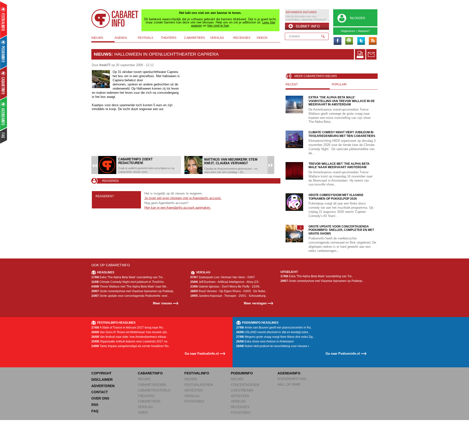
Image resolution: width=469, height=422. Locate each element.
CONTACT (99, 392)
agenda (121, 38)
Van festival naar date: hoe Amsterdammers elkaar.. (129, 336)
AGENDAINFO (288, 373)
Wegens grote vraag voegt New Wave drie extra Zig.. (275, 336)
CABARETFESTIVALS (154, 390)
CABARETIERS (149, 401)
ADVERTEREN (103, 386)
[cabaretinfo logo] (115, 18)
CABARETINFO (150, 373)
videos (261, 38)
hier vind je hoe (218, 25)
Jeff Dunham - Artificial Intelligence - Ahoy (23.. (225, 281)
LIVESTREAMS (242, 390)
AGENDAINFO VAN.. (292, 379)
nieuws (97, 38)
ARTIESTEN (193, 390)
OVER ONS (100, 398)
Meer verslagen (255, 303)
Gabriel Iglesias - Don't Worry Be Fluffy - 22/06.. (225, 286)
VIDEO (143, 412)
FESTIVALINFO (196, 373)
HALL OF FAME (288, 384)
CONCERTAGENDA (245, 385)
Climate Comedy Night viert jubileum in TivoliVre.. (128, 281)
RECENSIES (240, 407)
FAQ (94, 411)
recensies (241, 38)
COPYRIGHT (101, 373)
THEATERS (146, 396)
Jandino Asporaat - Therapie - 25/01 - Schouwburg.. (228, 295)
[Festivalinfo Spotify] (349, 41)
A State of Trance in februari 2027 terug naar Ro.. (127, 327)
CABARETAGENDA (152, 385)
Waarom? (364, 31)
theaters (168, 38)
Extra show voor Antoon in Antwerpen (265, 341)
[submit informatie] (307, 26)
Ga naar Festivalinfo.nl (202, 353)
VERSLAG (145, 407)
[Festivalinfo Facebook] (337, 41)
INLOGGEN (357, 18)
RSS (94, 405)
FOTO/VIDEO (194, 401)
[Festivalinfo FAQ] (4, 135)
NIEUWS (144, 379)
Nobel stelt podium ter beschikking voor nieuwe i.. (273, 346)
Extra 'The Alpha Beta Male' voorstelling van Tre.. (127, 277)
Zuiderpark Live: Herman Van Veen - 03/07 (222, 277)
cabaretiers (194, 38)
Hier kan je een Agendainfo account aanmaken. (177, 207)
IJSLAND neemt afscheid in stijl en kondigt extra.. (272, 332)
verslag (217, 38)
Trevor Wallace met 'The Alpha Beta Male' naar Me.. (129, 286)
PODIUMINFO (242, 373)
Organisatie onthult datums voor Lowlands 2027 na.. (130, 341)
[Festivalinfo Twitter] (361, 41)
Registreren (348, 31)
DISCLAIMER (102, 379)
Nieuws (102, 54)
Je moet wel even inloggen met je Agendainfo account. (183, 198)
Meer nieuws (162, 303)
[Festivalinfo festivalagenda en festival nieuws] (3, 20)
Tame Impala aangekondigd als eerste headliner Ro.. (130, 346)
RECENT (292, 84)
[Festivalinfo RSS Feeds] (372, 41)
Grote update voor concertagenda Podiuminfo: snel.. (130, 295)
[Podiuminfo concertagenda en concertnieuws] (4, 52)
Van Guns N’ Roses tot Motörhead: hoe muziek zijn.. (129, 332)
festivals (145, 38)
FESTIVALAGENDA (198, 385)
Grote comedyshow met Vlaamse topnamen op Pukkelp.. (133, 291)
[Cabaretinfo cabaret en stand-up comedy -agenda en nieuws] (3, 83)
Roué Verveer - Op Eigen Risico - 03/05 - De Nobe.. (228, 291)
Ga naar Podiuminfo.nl (343, 353)
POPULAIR (339, 84)
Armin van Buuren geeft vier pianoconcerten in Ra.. (274, 327)
